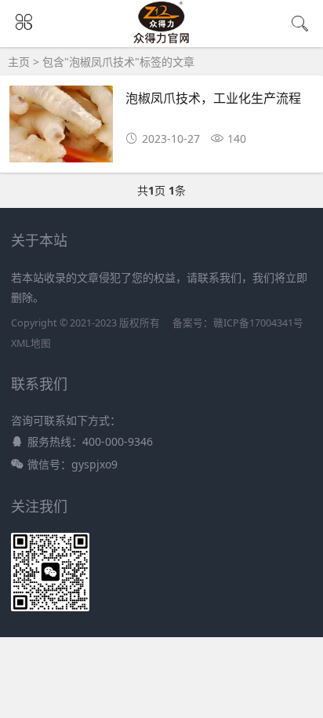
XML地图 (31, 343)
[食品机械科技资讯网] (161, 40)
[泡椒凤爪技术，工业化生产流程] (61, 129)
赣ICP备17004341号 (258, 323)
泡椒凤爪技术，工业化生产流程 (213, 98)
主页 (19, 61)
